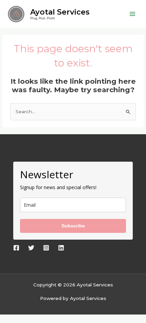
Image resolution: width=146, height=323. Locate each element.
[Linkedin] (61, 248)
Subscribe (73, 225)
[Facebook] (16, 248)
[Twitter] (31, 248)
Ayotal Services (60, 11)
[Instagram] (46, 248)
